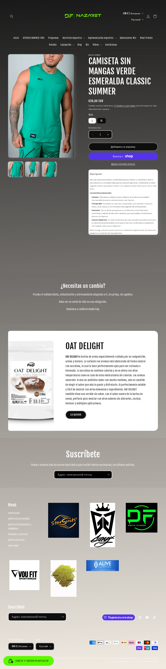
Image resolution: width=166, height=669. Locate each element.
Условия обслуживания (126, 658)
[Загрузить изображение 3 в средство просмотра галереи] (49, 169)
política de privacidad (19, 518)
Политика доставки (149, 658)
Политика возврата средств (68, 658)
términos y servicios (18, 534)
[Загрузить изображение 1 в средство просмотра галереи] (15, 169)
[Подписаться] (108, 475)
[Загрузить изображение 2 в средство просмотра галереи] (32, 169)
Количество (95, 127)
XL (102, 120)
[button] (11, 16)
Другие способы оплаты (123, 164)
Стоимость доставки (124, 105)
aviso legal (13, 545)
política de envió (16, 540)
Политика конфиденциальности (98, 658)
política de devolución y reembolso (19, 526)
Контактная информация (146, 661)
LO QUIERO (75, 414)
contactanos (14, 513)
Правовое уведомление (121, 661)
